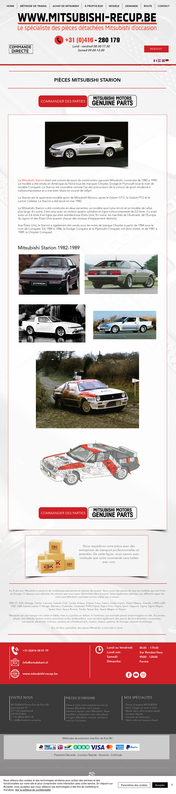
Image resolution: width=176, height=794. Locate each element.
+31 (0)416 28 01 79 (35, 650)
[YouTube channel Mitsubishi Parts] (136, 675)
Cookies (133, 767)
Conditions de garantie (100, 767)
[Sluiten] (172, 785)
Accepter (160, 785)
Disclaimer (121, 767)
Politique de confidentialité (154, 767)
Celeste (32, 201)
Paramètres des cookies (134, 785)
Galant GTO (117, 197)
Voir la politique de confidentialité (33, 789)
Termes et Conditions (74, 767)
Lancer (22, 201)
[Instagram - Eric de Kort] (143, 675)
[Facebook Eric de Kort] (129, 675)
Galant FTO (137, 197)
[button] (114, 6)
